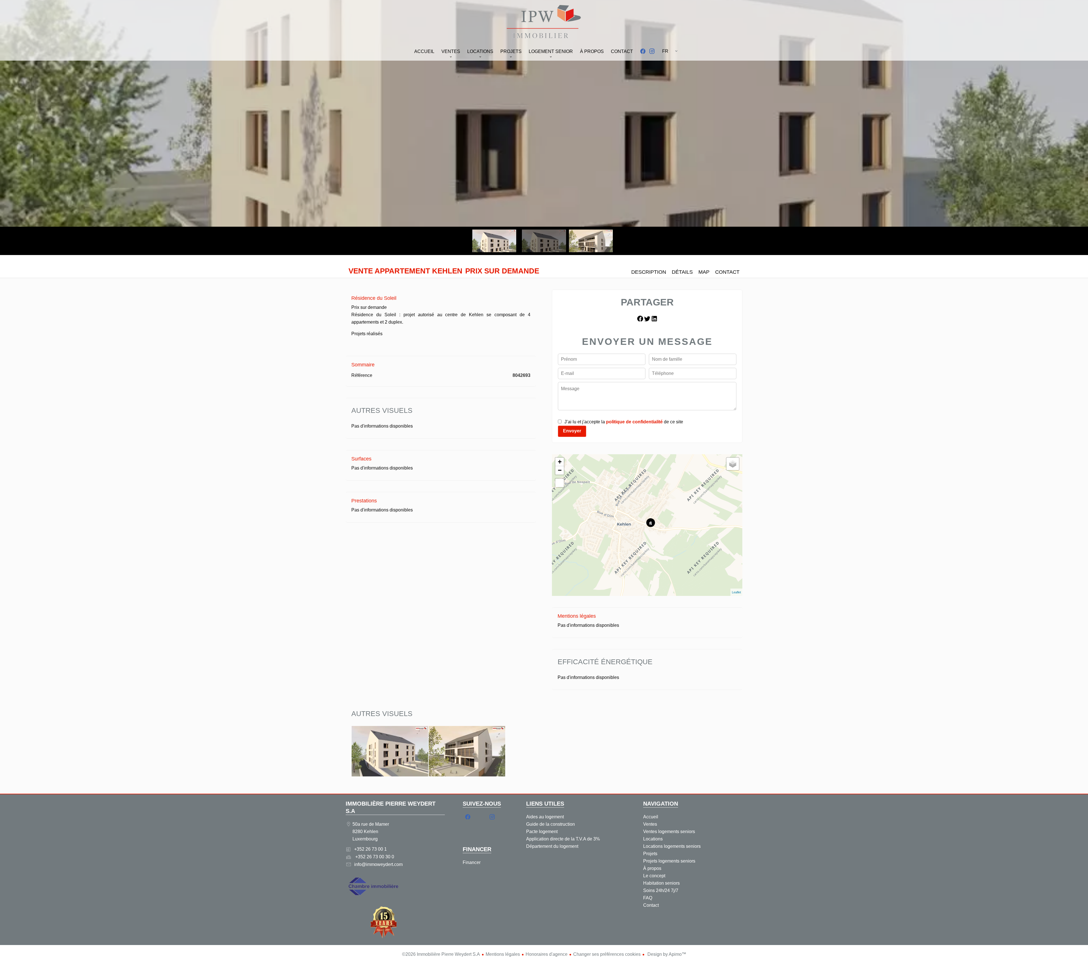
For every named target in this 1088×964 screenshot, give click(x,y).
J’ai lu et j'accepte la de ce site (623, 421)
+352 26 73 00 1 (370, 849)
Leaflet (736, 592)
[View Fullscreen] (559, 483)
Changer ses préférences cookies (607, 954)
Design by (666, 954)
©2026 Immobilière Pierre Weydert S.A (441, 954)
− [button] (560, 470)
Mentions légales (503, 954)
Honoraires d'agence (547, 954)
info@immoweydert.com (378, 864)
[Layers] (732, 464)
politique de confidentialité (634, 421)
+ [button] (560, 461)
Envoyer (572, 430)
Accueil (544, 22)
